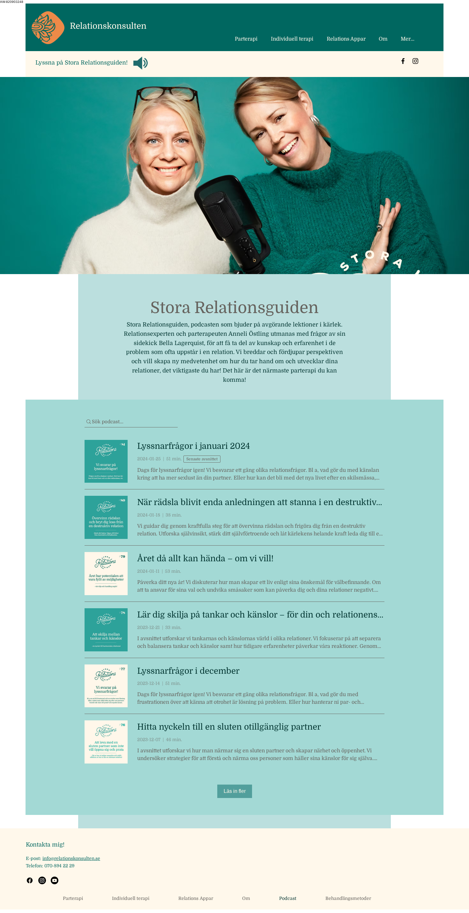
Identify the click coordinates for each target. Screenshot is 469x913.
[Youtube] (54, 880)
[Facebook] (403, 61)
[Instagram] (415, 61)
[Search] (384, 40)
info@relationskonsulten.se (71, 858)
